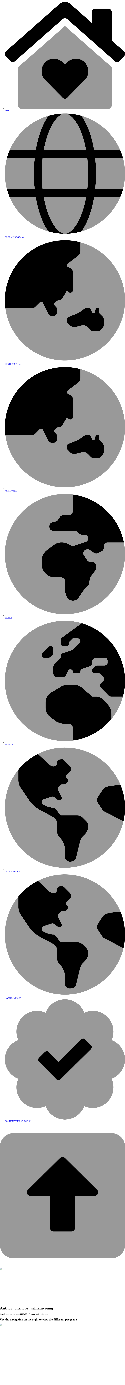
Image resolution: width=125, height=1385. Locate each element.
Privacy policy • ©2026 (38, 1314)
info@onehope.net (7, 1314)
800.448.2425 (21, 1314)
